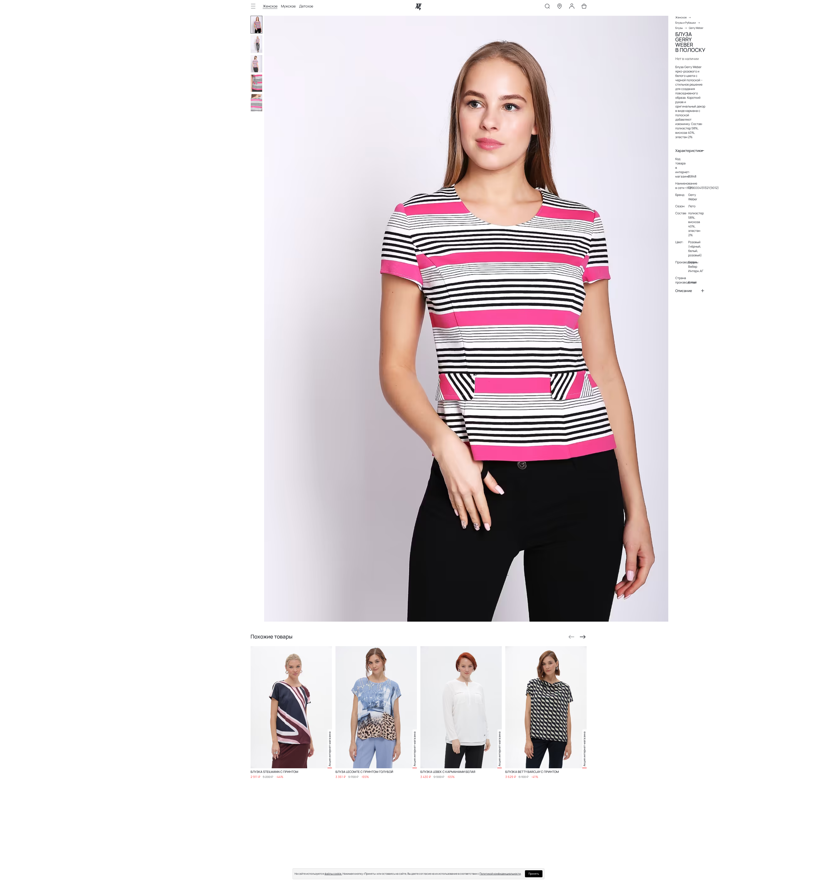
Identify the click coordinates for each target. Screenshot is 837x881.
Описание (683, 290)
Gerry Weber (696, 28)
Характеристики (689, 150)
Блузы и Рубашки (685, 23)
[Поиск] (547, 7)
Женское (270, 6)
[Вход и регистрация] (571, 7)
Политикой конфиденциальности (500, 874)
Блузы (679, 28)
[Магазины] (559, 7)
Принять (533, 874)
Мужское (288, 6)
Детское (306, 6)
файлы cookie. (333, 874)
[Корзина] (584, 7)
